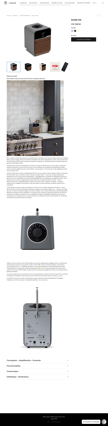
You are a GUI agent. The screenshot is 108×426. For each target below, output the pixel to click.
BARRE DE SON (57, 3)
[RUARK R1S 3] (55, 67)
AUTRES (95, 3)
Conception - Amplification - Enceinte (24, 360)
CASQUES (23, 3)
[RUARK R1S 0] (14, 67)
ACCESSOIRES (70, 3)
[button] (10, 3)
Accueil (9, 15)
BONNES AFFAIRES (83, 3)
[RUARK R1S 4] (64, 67)
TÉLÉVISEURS (44, 3)
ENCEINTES (33, 3)
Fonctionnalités (13, 366)
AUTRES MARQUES (25, 15)
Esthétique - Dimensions (18, 377)
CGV (48, 422)
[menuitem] (97, 15)
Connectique (12, 371)
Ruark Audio (35, 15)
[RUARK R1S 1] (28, 67)
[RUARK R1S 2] (42, 67)
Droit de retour (56, 422)
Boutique (15, 15)
